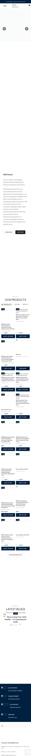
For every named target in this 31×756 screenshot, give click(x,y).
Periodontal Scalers (5, 543)
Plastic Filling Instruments (22, 356)
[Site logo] (15, 6)
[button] (23, 336)
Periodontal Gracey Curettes (8, 363)
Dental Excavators (5, 509)
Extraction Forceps (5, 411)
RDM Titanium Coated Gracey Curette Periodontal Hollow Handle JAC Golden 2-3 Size (7, 538)
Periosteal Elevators (20, 443)
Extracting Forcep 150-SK (22, 535)
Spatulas (3, 477)
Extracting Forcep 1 (6, 409)
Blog (15, 613)
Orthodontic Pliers (20, 321)
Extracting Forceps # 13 (22, 469)
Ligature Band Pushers (6, 443)
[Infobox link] (11, 689)
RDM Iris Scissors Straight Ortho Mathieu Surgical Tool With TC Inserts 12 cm (8, 379)
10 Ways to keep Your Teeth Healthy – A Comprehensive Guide (15, 619)
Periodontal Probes (20, 507)
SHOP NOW (20, 232)
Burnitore (18, 354)
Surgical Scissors (5, 382)
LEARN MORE (8, 232)
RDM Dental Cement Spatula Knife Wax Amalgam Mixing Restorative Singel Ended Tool (7, 472)
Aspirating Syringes (5, 330)
